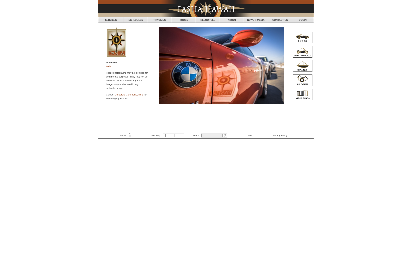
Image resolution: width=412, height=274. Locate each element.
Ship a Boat (302, 66)
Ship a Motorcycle (302, 52)
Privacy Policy (280, 135)
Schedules (136, 20)
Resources (207, 20)
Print (250, 135)
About (232, 20)
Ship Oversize (302, 80)
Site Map (155, 135)
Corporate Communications (129, 94)
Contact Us (280, 20)
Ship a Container (302, 94)
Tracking (159, 20)
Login (303, 20)
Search (196, 135)
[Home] (206, 8)
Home (123, 135)
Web (108, 66)
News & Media (256, 20)
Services (111, 20)
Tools (184, 20)
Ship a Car (302, 37)
